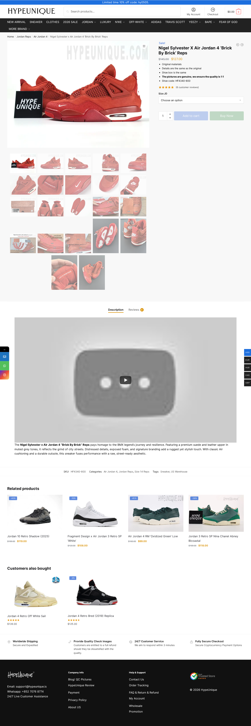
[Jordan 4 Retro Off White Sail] (34, 593)
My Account (193, 14)
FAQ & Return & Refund (144, 692)
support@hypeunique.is (31, 686)
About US (74, 707)
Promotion (136, 711)
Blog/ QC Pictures (79, 679)
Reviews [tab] (134, 309)
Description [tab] (116, 309)
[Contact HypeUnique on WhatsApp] (4, 365)
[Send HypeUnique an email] (4, 356)
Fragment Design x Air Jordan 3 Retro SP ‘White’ (95, 538)
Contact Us (136, 679)
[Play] (125, 380)
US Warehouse (179, 471)
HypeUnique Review (81, 685)
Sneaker (165, 471)
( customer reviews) (187, 87)
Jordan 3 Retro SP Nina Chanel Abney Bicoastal (213, 538)
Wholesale (135, 706)
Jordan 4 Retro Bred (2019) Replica (91, 616)
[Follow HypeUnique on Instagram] (4, 375)
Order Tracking (139, 685)
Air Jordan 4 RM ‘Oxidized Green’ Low (153, 536)
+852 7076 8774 (33, 691)
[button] (144, 46)
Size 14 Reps (142, 471)
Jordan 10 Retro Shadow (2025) (28, 536)
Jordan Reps (24, 36)
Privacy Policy (77, 700)
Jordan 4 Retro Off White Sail (26, 616)
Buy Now (226, 116)
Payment (74, 692)
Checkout (212, 14)
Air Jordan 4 (40, 36)
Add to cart (191, 116)
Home (10, 36)
